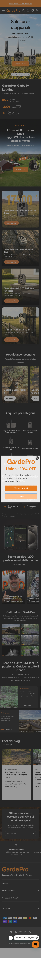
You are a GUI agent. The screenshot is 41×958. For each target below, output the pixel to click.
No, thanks (21, 496)
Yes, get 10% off (21, 488)
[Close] (37, 458)
